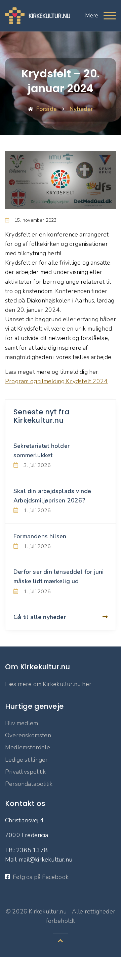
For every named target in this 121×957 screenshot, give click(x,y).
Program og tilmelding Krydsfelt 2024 (56, 381)
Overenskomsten (28, 735)
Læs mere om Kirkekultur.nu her (48, 684)
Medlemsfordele (27, 747)
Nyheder (81, 109)
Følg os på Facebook (41, 877)
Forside (46, 109)
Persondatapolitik (28, 784)
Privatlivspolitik (25, 772)
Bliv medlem (21, 723)
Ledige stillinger (26, 760)
